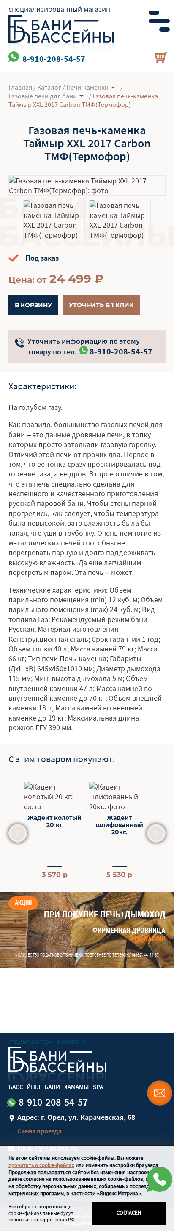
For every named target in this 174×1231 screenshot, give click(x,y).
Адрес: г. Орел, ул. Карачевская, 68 (76, 1117)
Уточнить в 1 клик (101, 305)
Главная (20, 87)
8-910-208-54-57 (121, 351)
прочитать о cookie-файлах (41, 1165)
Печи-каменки (87, 87)
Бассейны (24, 1087)
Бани (52, 1087)
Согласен (129, 1212)
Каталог (49, 87)
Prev (17, 833)
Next (156, 833)
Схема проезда (39, 1131)
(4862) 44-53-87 (145, 955)
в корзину (33, 305)
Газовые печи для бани (42, 96)
